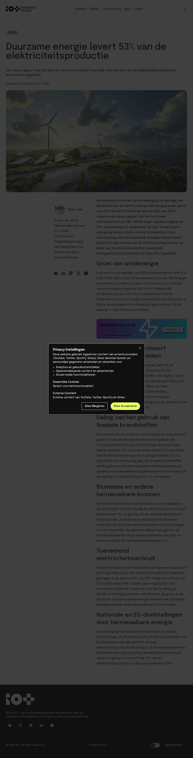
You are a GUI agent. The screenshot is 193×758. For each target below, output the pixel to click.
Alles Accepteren (125, 406)
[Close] (140, 348)
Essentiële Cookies (66, 382)
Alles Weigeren (94, 406)
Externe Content (64, 393)
